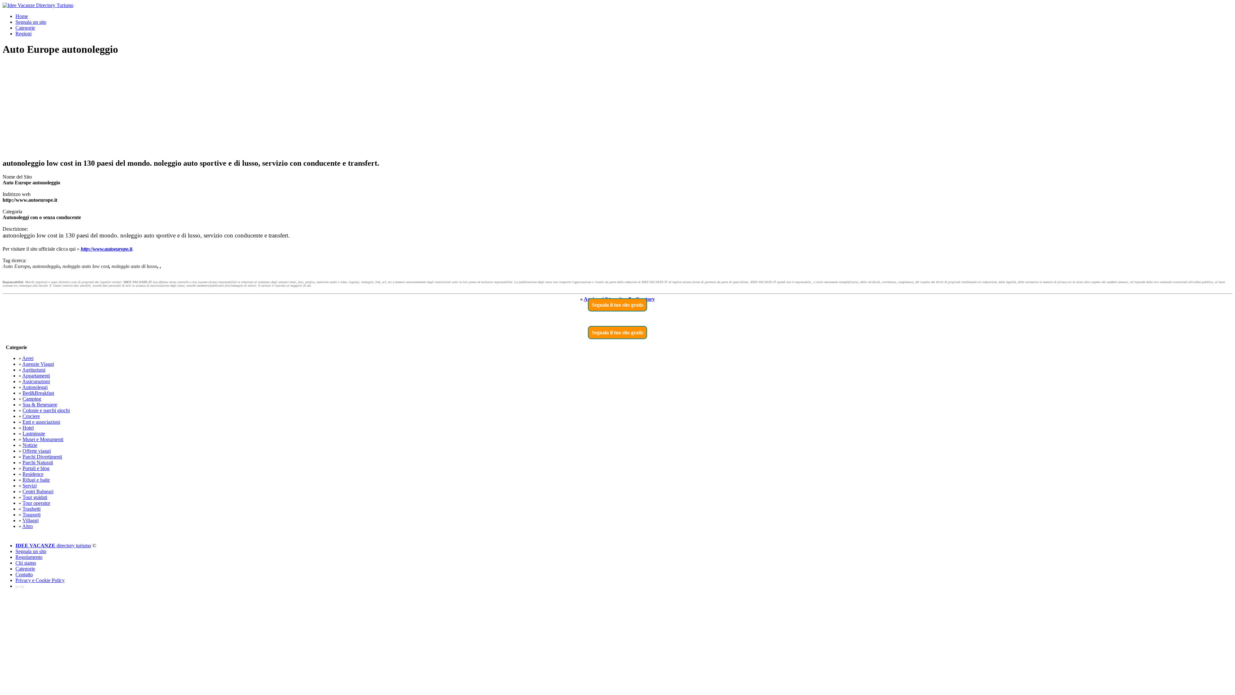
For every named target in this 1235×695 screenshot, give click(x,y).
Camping (32, 399)
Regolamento (28, 557)
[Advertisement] (617, 107)
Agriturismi (33, 370)
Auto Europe (16, 266)
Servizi (30, 485)
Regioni (23, 33)
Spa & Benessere (40, 404)
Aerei (27, 358)
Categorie (25, 28)
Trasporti (32, 514)
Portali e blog (36, 468)
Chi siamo (25, 563)
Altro (27, 526)
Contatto (24, 574)
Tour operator (36, 503)
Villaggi (31, 520)
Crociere (31, 416)
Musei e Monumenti (43, 439)
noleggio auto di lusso (134, 266)
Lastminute (34, 433)
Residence (33, 474)
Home (21, 16)
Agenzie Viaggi (38, 364)
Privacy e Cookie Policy (40, 580)
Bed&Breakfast (38, 393)
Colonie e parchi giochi (46, 410)
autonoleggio (46, 266)
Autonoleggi (35, 387)
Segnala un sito (30, 22)
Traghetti (32, 509)
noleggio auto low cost (85, 266)
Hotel (28, 428)
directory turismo (53, 545)
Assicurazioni (36, 381)
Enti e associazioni (41, 422)
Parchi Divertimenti (42, 456)
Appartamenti (36, 375)
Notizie (30, 445)
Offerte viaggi (37, 451)
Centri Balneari (38, 491)
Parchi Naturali (38, 462)
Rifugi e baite (36, 480)
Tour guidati (35, 497)
